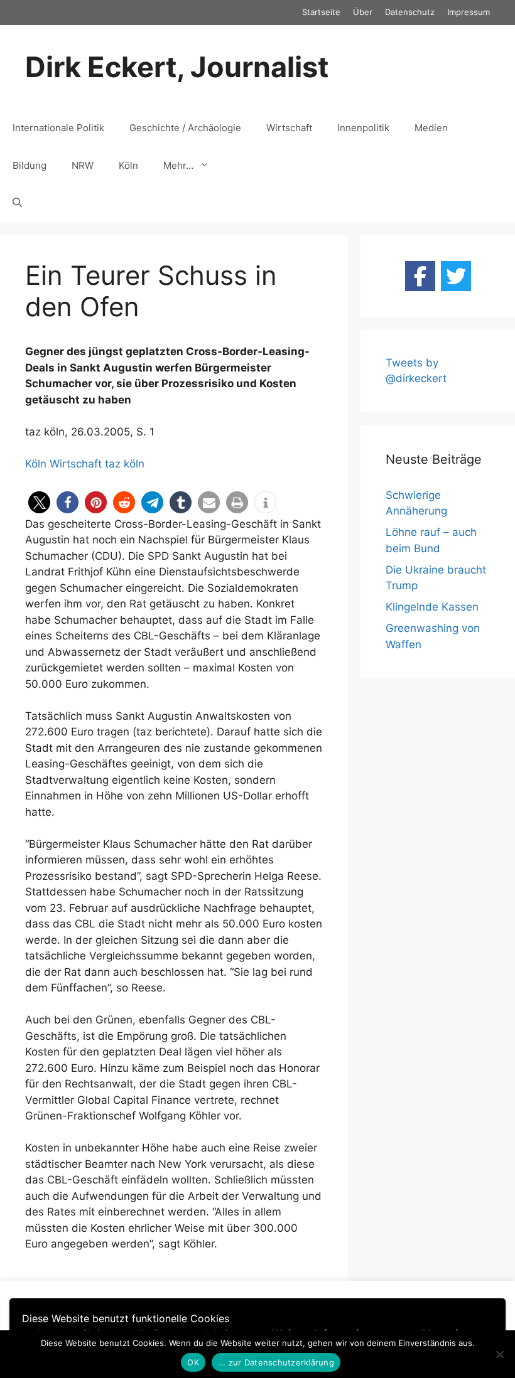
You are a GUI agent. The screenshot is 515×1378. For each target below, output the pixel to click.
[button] (39, 502)
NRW (83, 165)
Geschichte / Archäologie (185, 128)
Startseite (321, 12)
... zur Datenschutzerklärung (276, 1362)
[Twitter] (456, 276)
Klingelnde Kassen (432, 607)
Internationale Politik (58, 128)
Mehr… (178, 165)
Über (362, 12)
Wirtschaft (289, 128)
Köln (128, 165)
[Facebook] (420, 276)
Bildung (29, 165)
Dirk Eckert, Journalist (176, 67)
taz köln (124, 463)
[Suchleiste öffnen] (17, 203)
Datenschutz (410, 12)
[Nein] (499, 1354)
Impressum (468, 12)
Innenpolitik (363, 128)
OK (193, 1362)
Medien (431, 128)
